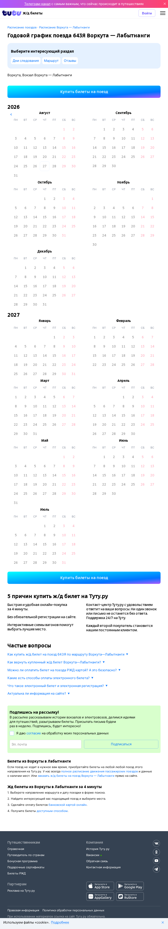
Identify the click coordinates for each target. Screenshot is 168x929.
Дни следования (26, 61)
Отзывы (70, 61)
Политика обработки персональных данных (73, 910)
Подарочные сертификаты (25, 867)
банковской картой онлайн (68, 804)
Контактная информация (103, 867)
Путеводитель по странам (25, 855)
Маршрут (51, 61)
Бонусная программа (22, 861)
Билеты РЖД (16, 873)
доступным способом (52, 811)
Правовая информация (23, 910)
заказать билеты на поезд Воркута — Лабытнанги (76, 775)
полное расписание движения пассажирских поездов (99, 771)
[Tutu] (11, 13)
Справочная (15, 849)
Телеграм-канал (37, 4)
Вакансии (92, 855)
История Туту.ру (97, 849)
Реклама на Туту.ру (21, 890)
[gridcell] (64, 129)
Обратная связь (97, 861)
